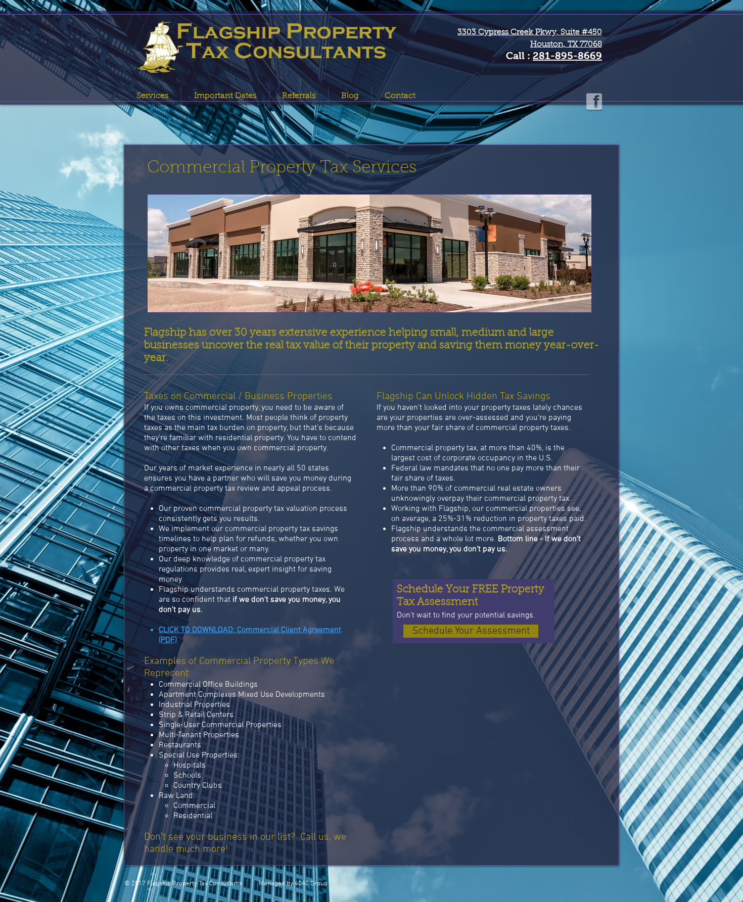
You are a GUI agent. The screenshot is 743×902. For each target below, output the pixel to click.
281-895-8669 (567, 55)
